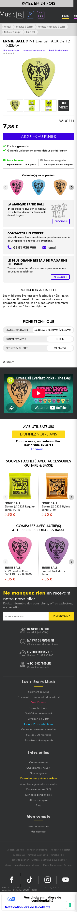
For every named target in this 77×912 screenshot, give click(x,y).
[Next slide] (71, 187)
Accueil (7, 26)
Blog (38, 805)
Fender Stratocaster (37, 849)
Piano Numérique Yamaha (57, 864)
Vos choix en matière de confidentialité (42, 898)
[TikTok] (29, 880)
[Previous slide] (5, 187)
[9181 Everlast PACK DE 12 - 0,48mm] (38, 187)
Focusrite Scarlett (19, 859)
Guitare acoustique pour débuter (23, 864)
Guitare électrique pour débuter (49, 859)
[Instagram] (47, 880)
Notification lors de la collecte (28, 907)
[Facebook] (12, 880)
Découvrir (61, 221)
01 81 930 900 (45, 655)
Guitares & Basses (24, 26)
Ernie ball (30, 32)
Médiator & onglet (12, 32)
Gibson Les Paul (15, 849)
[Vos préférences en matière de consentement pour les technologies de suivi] (70, 905)
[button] (15, 105)
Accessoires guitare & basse (51, 26)
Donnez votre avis (38, 434)
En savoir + (38, 449)
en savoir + (60, 276)
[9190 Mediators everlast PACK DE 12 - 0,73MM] (60, 187)
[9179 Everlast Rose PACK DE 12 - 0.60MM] (17, 187)
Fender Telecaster (60, 849)
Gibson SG (19, 854)
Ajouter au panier (38, 136)
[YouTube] (65, 880)
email (52, 247)
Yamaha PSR (57, 854)
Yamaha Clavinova (37, 854)
